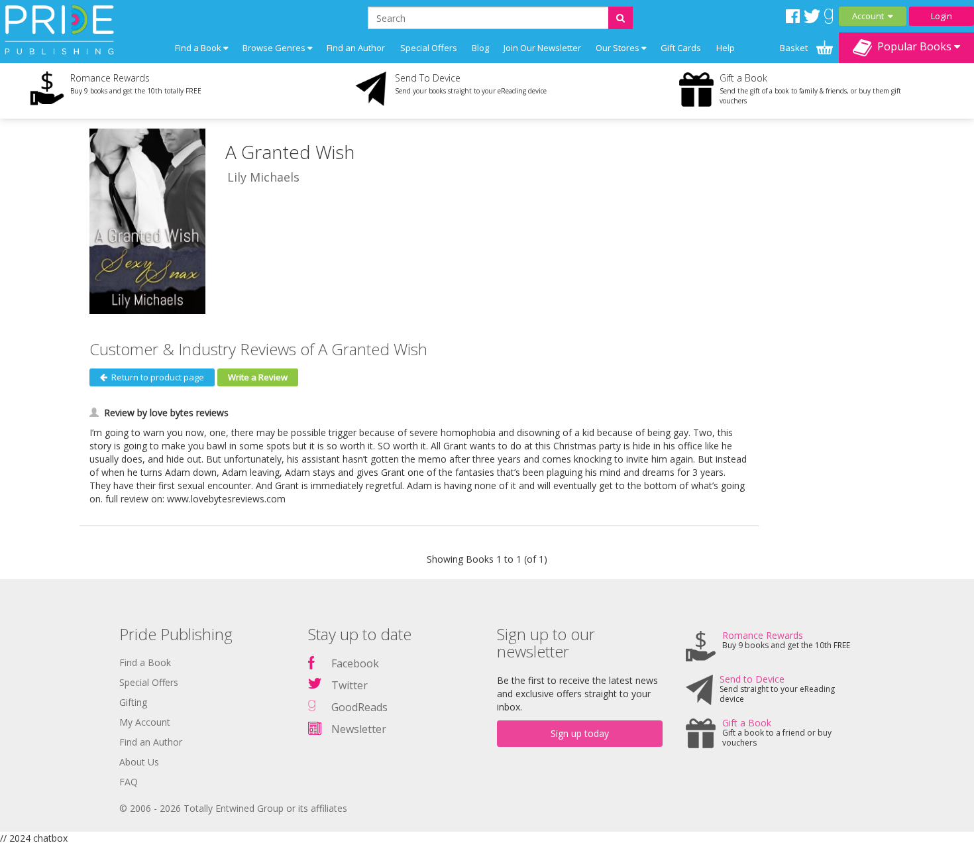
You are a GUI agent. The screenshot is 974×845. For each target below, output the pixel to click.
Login (941, 16)
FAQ (128, 781)
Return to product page (155, 377)
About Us (139, 762)
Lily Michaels (263, 177)
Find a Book (145, 662)
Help (725, 48)
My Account (144, 722)
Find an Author (356, 48)
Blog (480, 48)
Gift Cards (681, 48)
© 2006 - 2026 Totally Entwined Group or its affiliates (233, 808)
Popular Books (913, 46)
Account (870, 16)
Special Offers (428, 48)
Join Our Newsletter (542, 48)
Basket (795, 48)
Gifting (133, 702)
